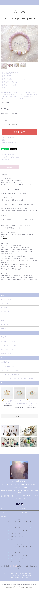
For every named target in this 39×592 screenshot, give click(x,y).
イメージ (29, 167)
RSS (23, 577)
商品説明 (9, 167)
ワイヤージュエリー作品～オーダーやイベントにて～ (18, 379)
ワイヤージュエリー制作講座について (13, 374)
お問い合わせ (4, 516)
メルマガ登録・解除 (15, 577)
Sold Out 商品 (9, 72)
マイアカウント (5, 508)
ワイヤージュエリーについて (10, 370)
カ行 (16, 79)
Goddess (8, 75)
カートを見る (23, 512)
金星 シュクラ (9, 78)
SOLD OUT (19, 132)
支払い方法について (12, 573)
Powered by (9, 587)
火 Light (8, 76)
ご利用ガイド (5, 362)
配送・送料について (23, 573)
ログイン (3, 512)
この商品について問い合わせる (10, 157)
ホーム (3, 72)
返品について (5, 140)
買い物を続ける (6, 160)
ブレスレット (17, 72)
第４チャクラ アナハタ (11, 82)
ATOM (26, 577)
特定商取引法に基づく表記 (9, 142)
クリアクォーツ (22, 79)
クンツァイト (21, 81)
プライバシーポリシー (26, 575)
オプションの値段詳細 (8, 138)
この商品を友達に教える (9, 154)
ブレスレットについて (8, 366)
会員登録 (22, 508)
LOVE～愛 (8, 73)
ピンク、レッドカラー (11, 87)
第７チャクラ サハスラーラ (12, 85)
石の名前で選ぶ (10, 79)
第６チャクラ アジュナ (11, 84)
